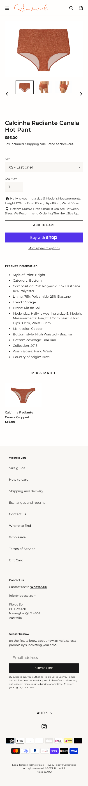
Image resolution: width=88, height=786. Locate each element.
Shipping (32, 144)
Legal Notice (19, 764)
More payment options (44, 248)
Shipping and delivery (26, 491)
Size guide (17, 468)
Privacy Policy (54, 764)
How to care (18, 479)
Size (7, 159)
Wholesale (17, 537)
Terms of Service (22, 549)
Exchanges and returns (27, 503)
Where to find (20, 526)
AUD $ (42, 713)
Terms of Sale (36, 764)
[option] (25, 87)
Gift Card (16, 560)
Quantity (11, 178)
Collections (69, 764)
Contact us (17, 514)
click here (28, 687)
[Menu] (7, 8)
